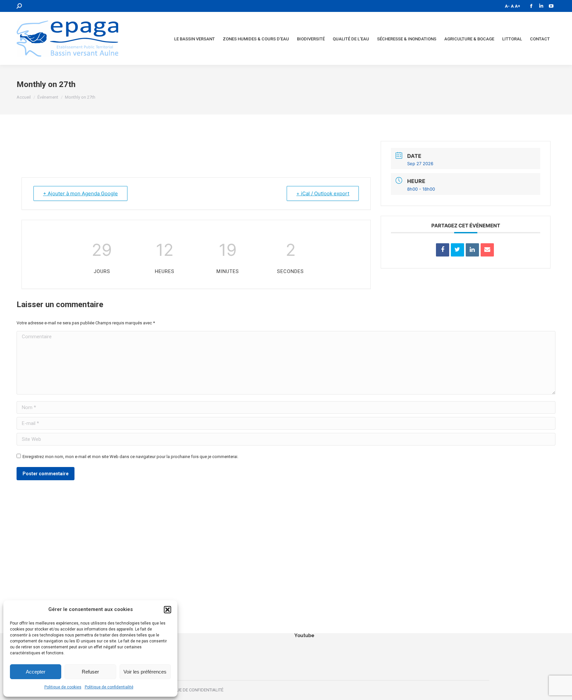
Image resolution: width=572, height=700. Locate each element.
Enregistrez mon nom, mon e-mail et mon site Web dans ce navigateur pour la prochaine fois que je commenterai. (130, 456)
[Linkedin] (472, 250)
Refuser (90, 672)
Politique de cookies (62, 687)
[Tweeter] (457, 250)
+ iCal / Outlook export (322, 193)
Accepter (35, 672)
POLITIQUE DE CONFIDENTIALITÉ (192, 689)
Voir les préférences (145, 672)
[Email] (487, 250)
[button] (167, 609)
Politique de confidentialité (109, 687)
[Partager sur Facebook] (442, 250)
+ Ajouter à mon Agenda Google (80, 193)
